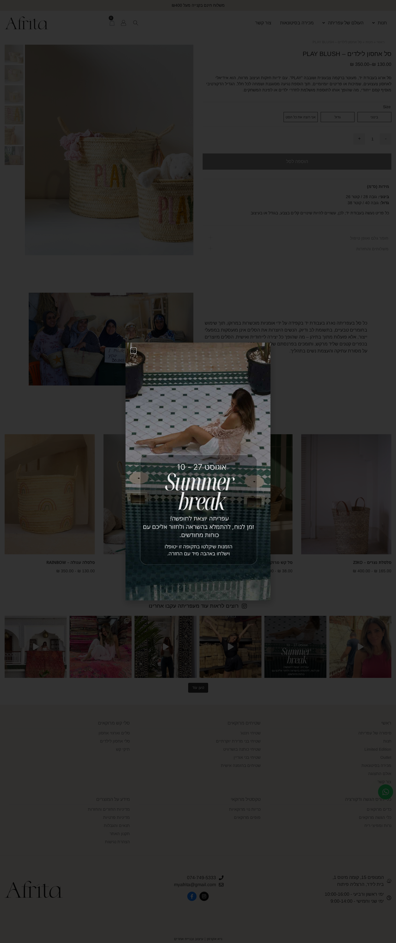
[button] (133, 350)
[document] (198, 471)
